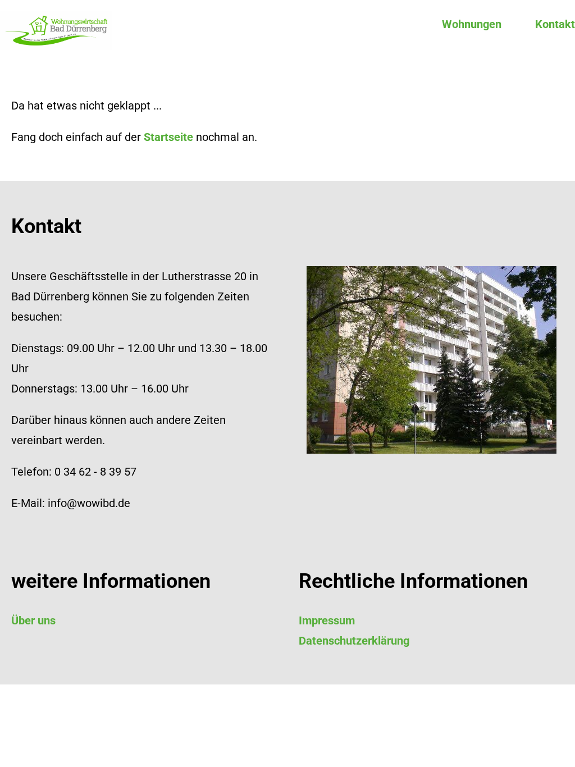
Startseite (168, 137)
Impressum (327, 620)
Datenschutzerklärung (354, 640)
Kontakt (555, 24)
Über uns (33, 620)
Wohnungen (471, 24)
